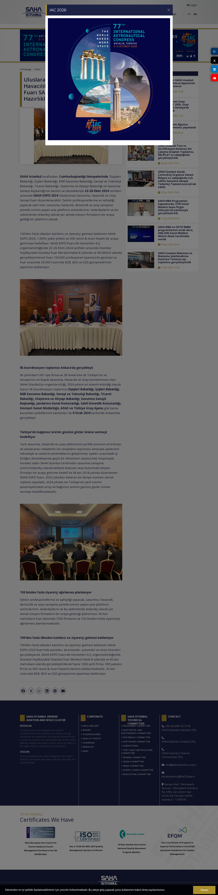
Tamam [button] (204, 890)
